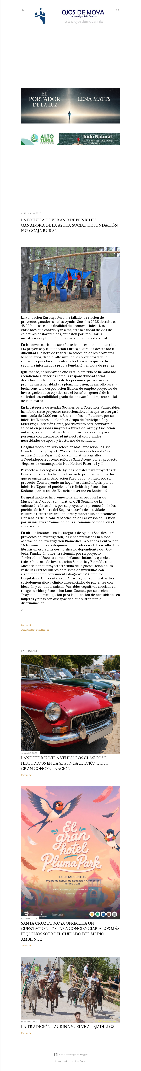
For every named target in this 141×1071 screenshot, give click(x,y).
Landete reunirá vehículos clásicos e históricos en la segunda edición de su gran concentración (65, 763)
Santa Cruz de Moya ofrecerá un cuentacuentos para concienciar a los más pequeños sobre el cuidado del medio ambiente (70, 931)
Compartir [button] (26, 625)
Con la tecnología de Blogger (73, 1054)
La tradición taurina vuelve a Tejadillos (67, 1026)
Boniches (35, 630)
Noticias (45, 630)
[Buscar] (118, 9)
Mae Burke (80, 1061)
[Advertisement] (70, 51)
